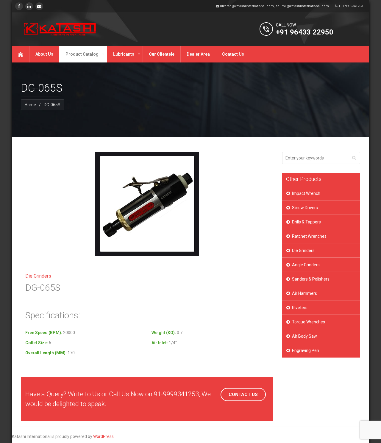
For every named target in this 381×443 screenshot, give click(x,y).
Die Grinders (303, 250)
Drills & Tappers (306, 222)
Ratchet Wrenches (309, 236)
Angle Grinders (306, 264)
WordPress (103, 436)
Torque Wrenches (308, 322)
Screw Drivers (305, 207)
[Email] (39, 6)
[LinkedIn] (29, 6)
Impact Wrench (306, 193)
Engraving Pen (305, 350)
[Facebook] (19, 6)
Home (30, 104)
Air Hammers (304, 293)
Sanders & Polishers (311, 279)
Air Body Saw (304, 336)
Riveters (299, 307)
